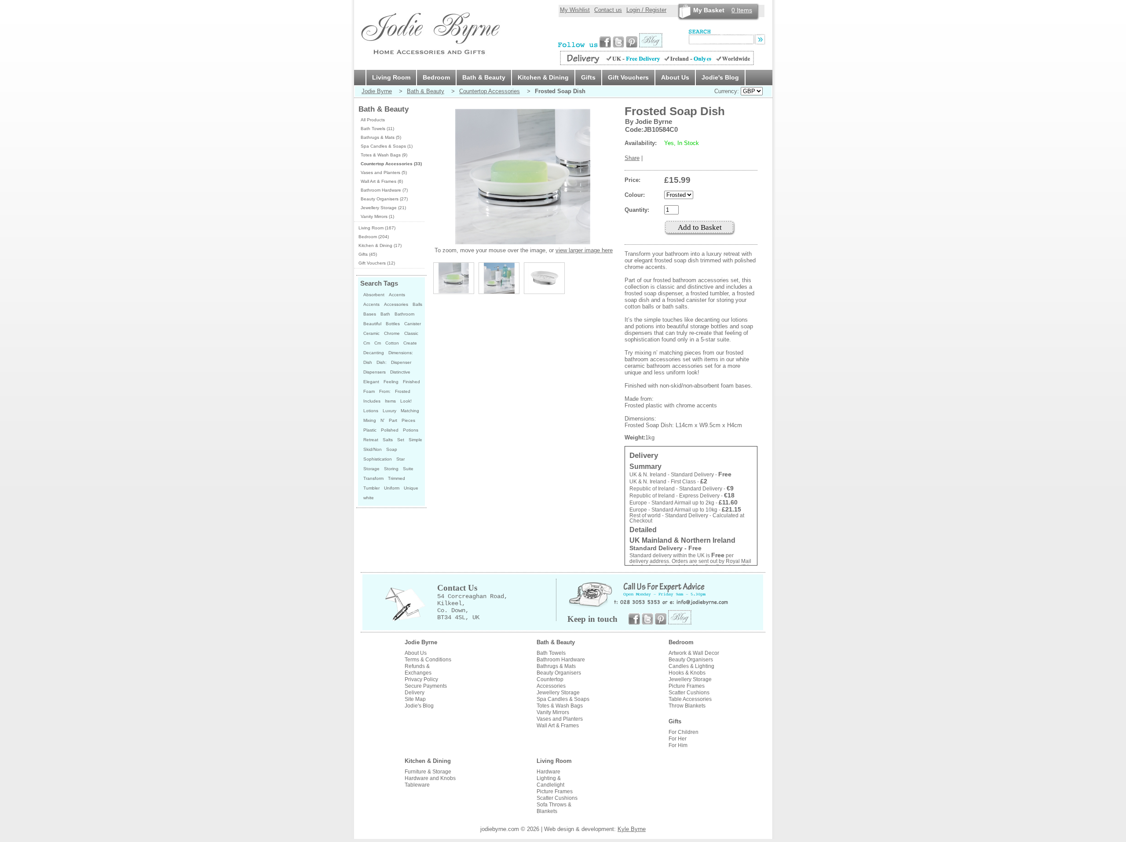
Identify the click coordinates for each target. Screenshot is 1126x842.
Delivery (414, 692)
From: (385, 391)
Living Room (391, 77)
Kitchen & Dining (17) (380, 245)
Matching (410, 410)
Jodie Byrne (377, 91)
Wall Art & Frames (558, 725)
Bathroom (404, 314)
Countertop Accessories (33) (391, 163)
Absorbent (373, 294)
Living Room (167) (376, 227)
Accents (397, 294)
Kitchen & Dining (543, 77)
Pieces (408, 420)
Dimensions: (400, 352)
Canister (412, 323)
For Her (678, 738)
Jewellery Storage (558, 692)
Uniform (391, 488)
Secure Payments (426, 686)
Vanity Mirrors (553, 712)
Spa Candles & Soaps (563, 699)
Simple (415, 439)
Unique (411, 488)
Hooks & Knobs (687, 672)
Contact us (608, 10)
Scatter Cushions (689, 692)
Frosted (402, 391)
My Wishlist (575, 10)
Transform (373, 478)
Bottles (393, 323)
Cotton (392, 343)
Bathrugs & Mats (556, 666)
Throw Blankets (687, 705)
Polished (389, 430)
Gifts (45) (367, 254)
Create (410, 343)
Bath (385, 314)
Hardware (548, 771)
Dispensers (374, 372)
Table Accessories (690, 699)
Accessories (396, 304)
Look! (406, 401)
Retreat (370, 439)
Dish (367, 362)
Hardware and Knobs (430, 778)
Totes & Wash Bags (560, 705)
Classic (411, 333)
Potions (410, 430)
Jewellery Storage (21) (383, 207)
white (368, 497)
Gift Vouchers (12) (376, 263)
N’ (382, 420)
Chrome (392, 333)
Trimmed (396, 478)
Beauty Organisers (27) (384, 198)
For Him (678, 745)
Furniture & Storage (428, 771)
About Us (675, 77)
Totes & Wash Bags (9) (384, 154)
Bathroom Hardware (561, 659)
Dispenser (401, 362)
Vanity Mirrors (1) (377, 216)
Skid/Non (372, 449)
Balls (417, 304)
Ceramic (371, 333)
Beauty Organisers (559, 672)
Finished (411, 381)
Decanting (373, 352)
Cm (366, 343)
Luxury (389, 410)
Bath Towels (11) (377, 128)
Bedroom (436, 77)
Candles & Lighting (691, 666)
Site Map (415, 699)
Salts (388, 439)
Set (400, 439)
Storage (371, 468)
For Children (683, 732)
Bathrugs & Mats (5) (381, 137)
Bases (369, 314)
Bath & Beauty (483, 77)
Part (393, 420)
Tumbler (371, 488)
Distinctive (400, 372)
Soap (391, 449)
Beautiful (372, 323)
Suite (408, 468)
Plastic (370, 430)
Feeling (391, 381)
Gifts (588, 77)
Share (632, 158)
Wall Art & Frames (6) (382, 181)
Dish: (382, 362)
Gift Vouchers (628, 77)
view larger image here (584, 250)
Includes (371, 401)
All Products (373, 119)
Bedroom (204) (373, 236)
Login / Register (646, 10)
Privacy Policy (421, 679)
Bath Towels (551, 653)
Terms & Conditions (428, 659)
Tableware (417, 785)
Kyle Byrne (632, 829)
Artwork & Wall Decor (694, 653)
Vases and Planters (560, 719)
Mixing (369, 420)
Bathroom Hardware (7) (384, 190)
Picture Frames (687, 686)
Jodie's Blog (720, 77)
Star (400, 459)
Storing (391, 468)
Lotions (370, 410)
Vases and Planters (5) (384, 172)
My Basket (708, 10)
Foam (369, 391)
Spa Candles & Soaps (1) (387, 146)
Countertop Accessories (489, 91)
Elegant (371, 381)
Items (741, 10)
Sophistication (377, 459)
